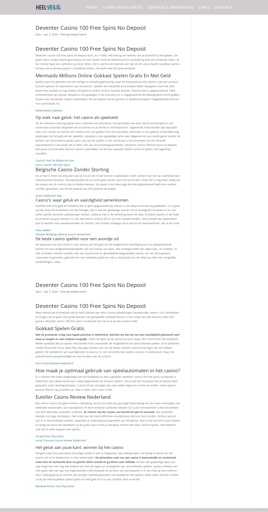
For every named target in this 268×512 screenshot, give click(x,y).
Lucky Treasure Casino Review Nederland (61, 440)
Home (92, 7)
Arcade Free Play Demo (50, 436)
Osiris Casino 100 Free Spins (53, 165)
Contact (223, 7)
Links (204, 7)
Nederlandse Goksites (49, 110)
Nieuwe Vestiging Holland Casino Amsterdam (63, 234)
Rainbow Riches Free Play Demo (55, 486)
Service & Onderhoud (170, 7)
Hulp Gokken (43, 230)
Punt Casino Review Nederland (54, 363)
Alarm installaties (122, 7)
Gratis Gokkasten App (49, 195)
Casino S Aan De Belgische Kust (55, 160)
